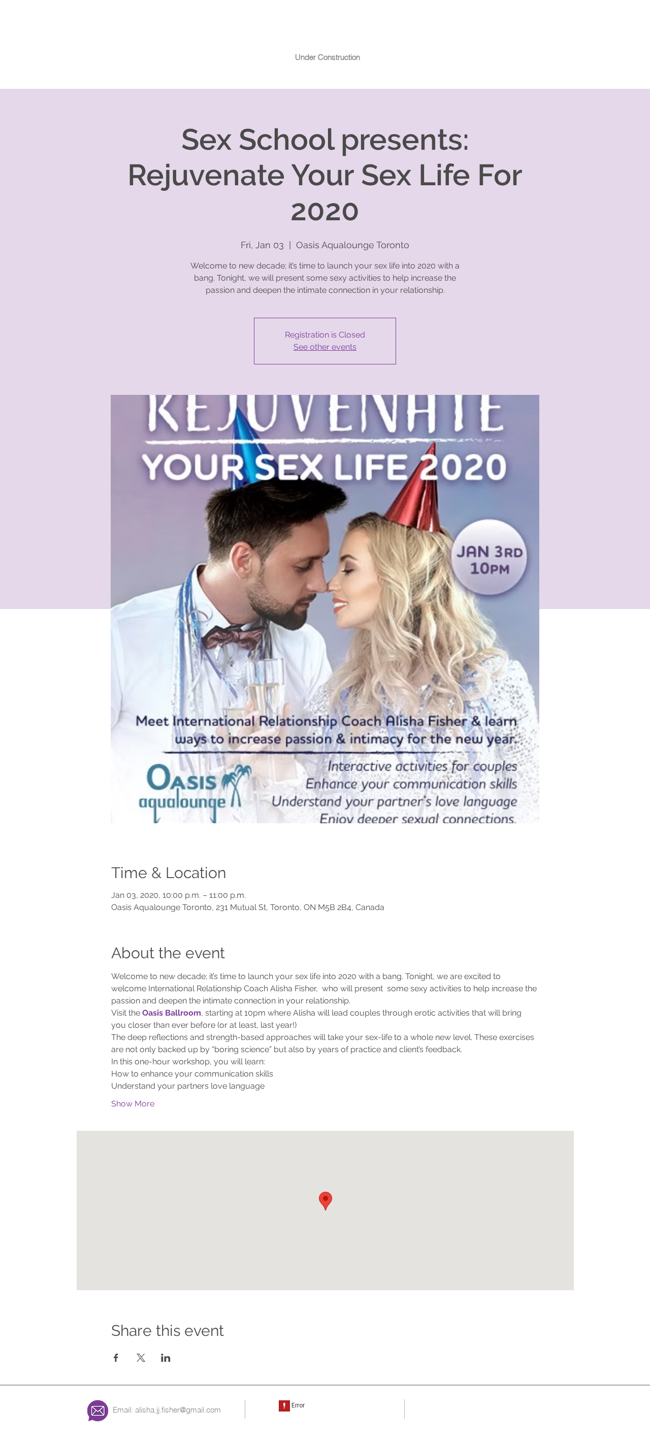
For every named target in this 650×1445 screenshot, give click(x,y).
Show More (132, 1103)
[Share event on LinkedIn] (166, 1358)
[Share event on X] (141, 1358)
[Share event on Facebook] (116, 1358)
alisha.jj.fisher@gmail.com (178, 1410)
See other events (325, 347)
